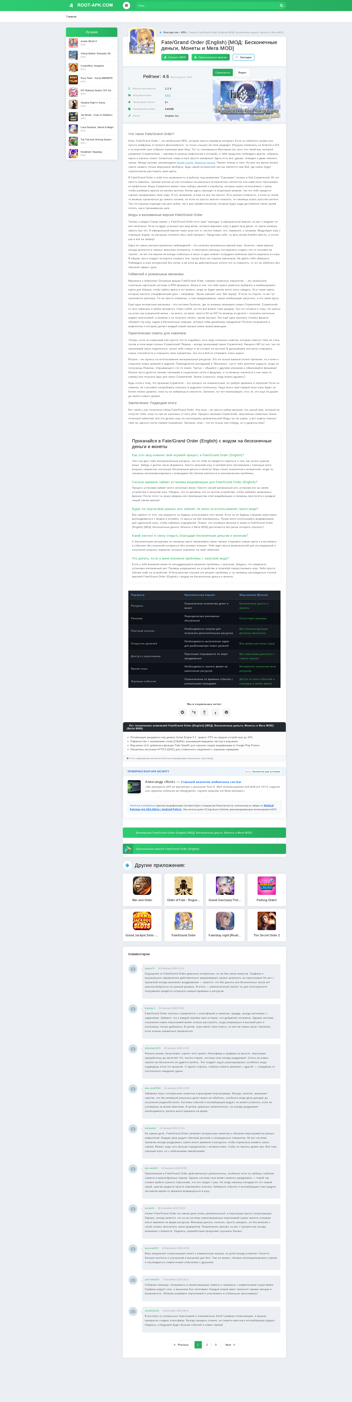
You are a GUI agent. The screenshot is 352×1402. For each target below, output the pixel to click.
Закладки (246, 57)
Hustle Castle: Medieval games (196, 162)
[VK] (193, 712)
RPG (168, 95)
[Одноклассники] (204, 712)
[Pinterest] (226, 712)
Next (228, 1344)
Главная (71, 16)
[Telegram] (182, 712)
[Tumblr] (215, 712)
